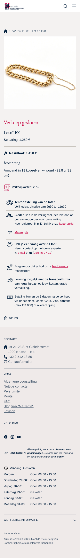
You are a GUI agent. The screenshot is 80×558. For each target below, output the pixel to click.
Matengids (21, 232)
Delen (13, 318)
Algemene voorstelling (20, 381)
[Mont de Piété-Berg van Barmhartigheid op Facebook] (6, 437)
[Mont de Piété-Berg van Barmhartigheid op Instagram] (12, 437)
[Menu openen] (74, 6)
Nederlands (10, 533)
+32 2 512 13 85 (20, 356)
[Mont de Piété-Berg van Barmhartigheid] (14, 6)
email (21, 252)
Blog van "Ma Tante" (19, 406)
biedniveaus (60, 266)
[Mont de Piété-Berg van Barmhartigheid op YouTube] (19, 437)
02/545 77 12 (42, 252)
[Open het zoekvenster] (65, 6)
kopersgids (66, 223)
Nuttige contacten (16, 386)
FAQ (7, 401)
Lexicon (9, 411)
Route (8, 396)
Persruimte (12, 391)
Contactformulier (20, 361)
